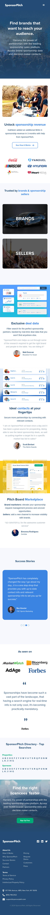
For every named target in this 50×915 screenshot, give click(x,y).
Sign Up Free (25, 820)
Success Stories (9, 860)
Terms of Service (9, 875)
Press (25, 866)
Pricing (26, 853)
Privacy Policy (8, 879)
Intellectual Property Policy (13, 882)
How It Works (8, 853)
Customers (27, 863)
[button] (44, 5)
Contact (6, 864)
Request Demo (26, 858)
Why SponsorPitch (10, 857)
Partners (6, 867)
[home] (14, 5)
